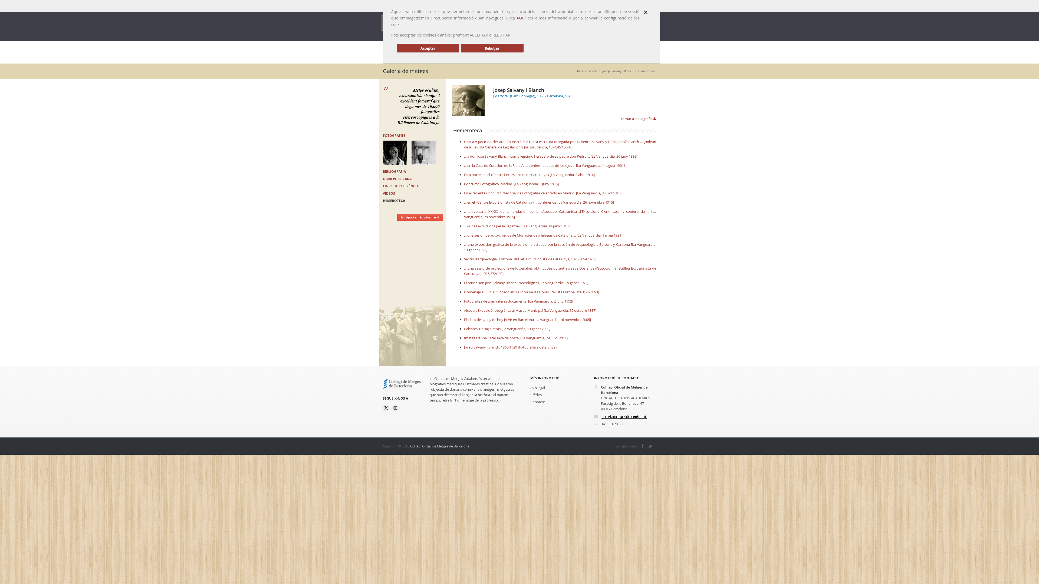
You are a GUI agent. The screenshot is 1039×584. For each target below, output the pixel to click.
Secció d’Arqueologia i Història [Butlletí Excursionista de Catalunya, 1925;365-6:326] (530, 259)
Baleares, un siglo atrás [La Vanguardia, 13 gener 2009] (507, 328)
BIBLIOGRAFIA (394, 171)
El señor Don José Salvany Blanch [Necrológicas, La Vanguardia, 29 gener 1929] (526, 282)
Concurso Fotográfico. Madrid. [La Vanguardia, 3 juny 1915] (511, 183)
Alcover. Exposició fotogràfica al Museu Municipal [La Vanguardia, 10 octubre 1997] (530, 310)
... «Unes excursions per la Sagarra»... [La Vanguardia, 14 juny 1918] (517, 226)
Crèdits (536, 394)
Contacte (537, 401)
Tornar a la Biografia (637, 118)
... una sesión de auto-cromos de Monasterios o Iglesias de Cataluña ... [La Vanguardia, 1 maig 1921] (543, 235)
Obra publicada (397, 179)
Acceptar (427, 48)
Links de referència (401, 186)
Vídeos (389, 193)
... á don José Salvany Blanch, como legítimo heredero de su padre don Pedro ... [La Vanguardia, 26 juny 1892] (550, 156)
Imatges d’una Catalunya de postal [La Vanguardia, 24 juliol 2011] (516, 338)
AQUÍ (521, 18)
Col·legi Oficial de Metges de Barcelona (439, 446)
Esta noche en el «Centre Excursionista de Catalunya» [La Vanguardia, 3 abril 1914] (529, 174)
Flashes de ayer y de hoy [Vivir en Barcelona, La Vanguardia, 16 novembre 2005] (527, 319)
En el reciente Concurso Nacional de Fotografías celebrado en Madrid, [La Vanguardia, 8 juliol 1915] (543, 193)
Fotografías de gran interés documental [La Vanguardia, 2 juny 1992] (518, 301)
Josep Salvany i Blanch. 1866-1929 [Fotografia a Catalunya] (510, 347)
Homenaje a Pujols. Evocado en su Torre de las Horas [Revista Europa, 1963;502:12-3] (531, 292)
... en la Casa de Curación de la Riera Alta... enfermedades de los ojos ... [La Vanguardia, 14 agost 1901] (544, 165)
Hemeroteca (646, 71)
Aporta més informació (422, 217)
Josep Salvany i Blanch (617, 71)
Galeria (592, 71)
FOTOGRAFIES (394, 135)
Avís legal (537, 387)
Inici (580, 71)
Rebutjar (492, 48)
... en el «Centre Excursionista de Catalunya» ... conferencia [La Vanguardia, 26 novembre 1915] (539, 202)
